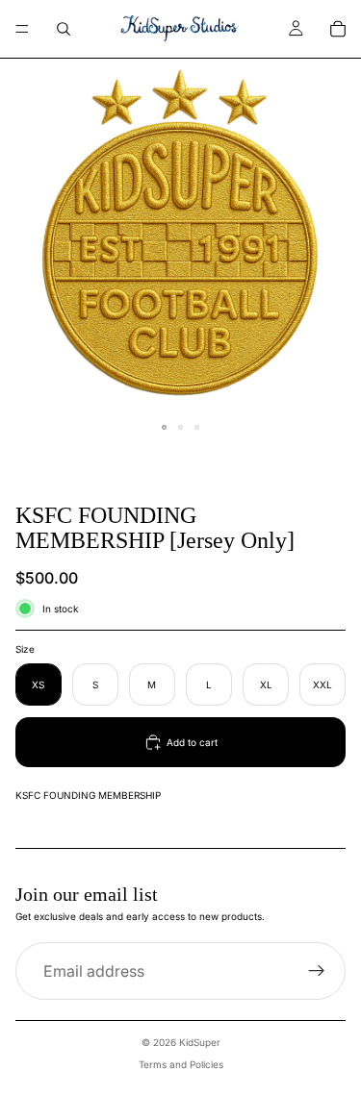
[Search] (63, 29)
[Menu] (22, 29)
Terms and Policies (181, 1064)
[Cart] (338, 29)
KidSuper (199, 1042)
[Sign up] (317, 971)
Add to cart (192, 742)
